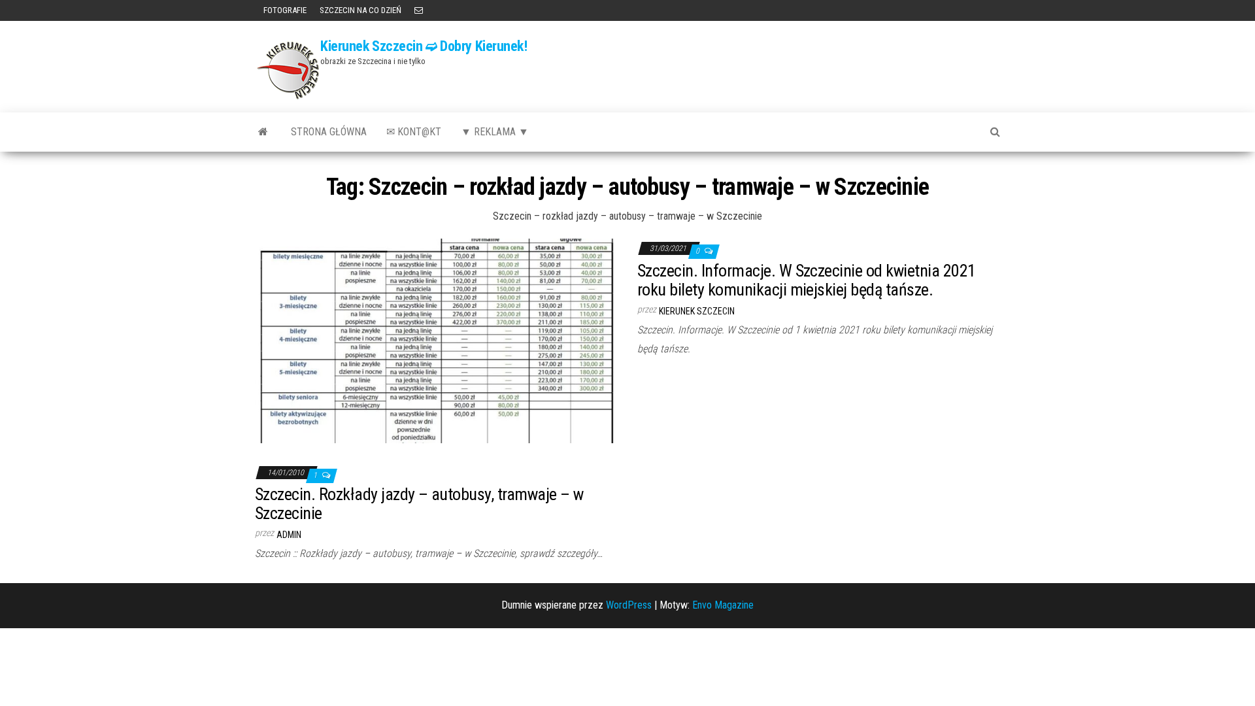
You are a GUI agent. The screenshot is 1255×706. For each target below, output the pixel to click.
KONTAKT (418, 10)
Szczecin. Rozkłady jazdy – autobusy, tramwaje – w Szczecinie (419, 503)
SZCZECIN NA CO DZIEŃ (360, 10)
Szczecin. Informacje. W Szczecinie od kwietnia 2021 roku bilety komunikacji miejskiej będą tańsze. (806, 280)
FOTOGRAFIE (284, 10)
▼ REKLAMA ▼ (495, 132)
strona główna (329, 132)
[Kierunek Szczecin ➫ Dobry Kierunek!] (263, 132)
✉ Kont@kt (413, 132)
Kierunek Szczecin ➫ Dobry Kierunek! (423, 46)
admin (288, 535)
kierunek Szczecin (697, 311)
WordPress (629, 605)
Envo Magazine (723, 605)
